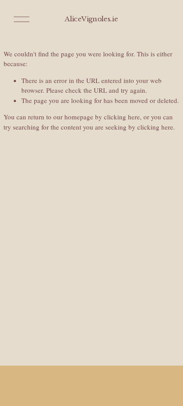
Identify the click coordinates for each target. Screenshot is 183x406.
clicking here (122, 116)
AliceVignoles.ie (91, 19)
